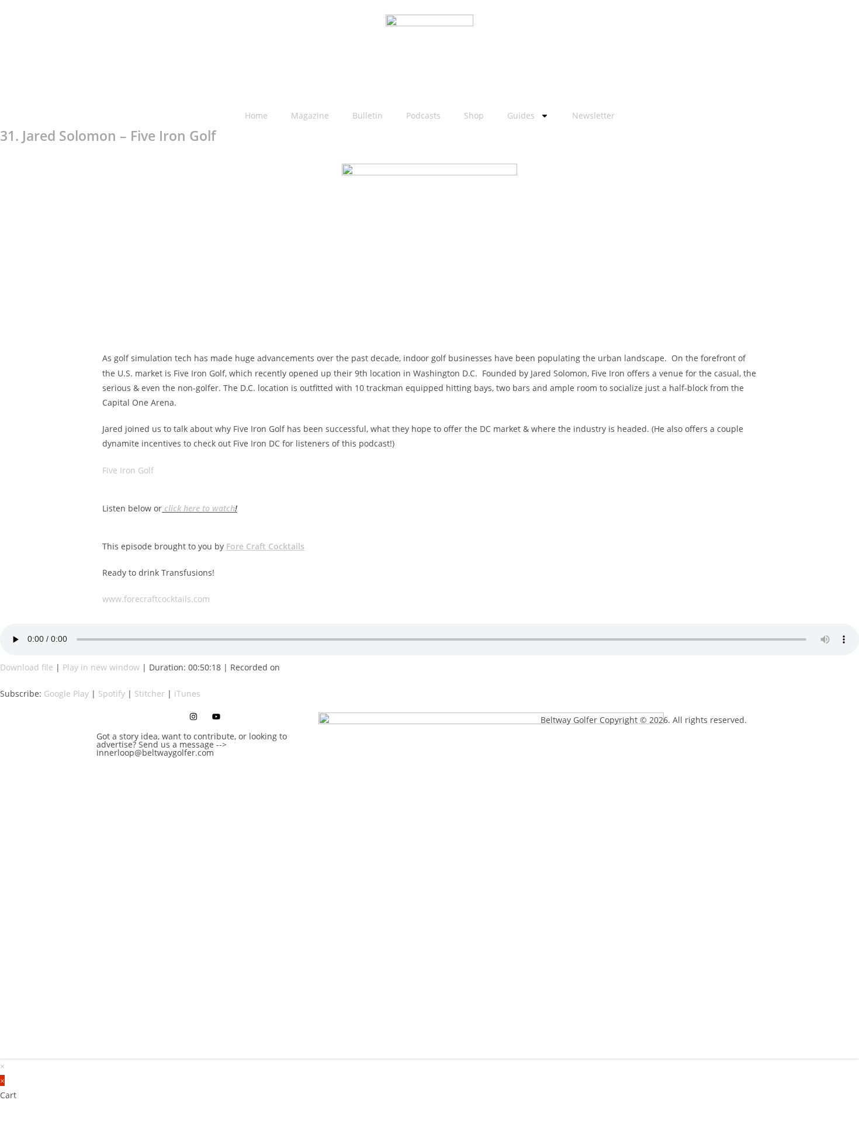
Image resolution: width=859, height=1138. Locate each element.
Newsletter (593, 115)
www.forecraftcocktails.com (156, 598)
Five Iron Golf (128, 470)
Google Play (66, 693)
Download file (26, 667)
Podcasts (423, 115)
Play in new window (101, 667)
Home (256, 115)
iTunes (187, 693)
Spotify (111, 693)
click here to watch (199, 508)
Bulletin (367, 115)
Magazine (310, 115)
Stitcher (149, 693)
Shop (474, 115)
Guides (521, 115)
